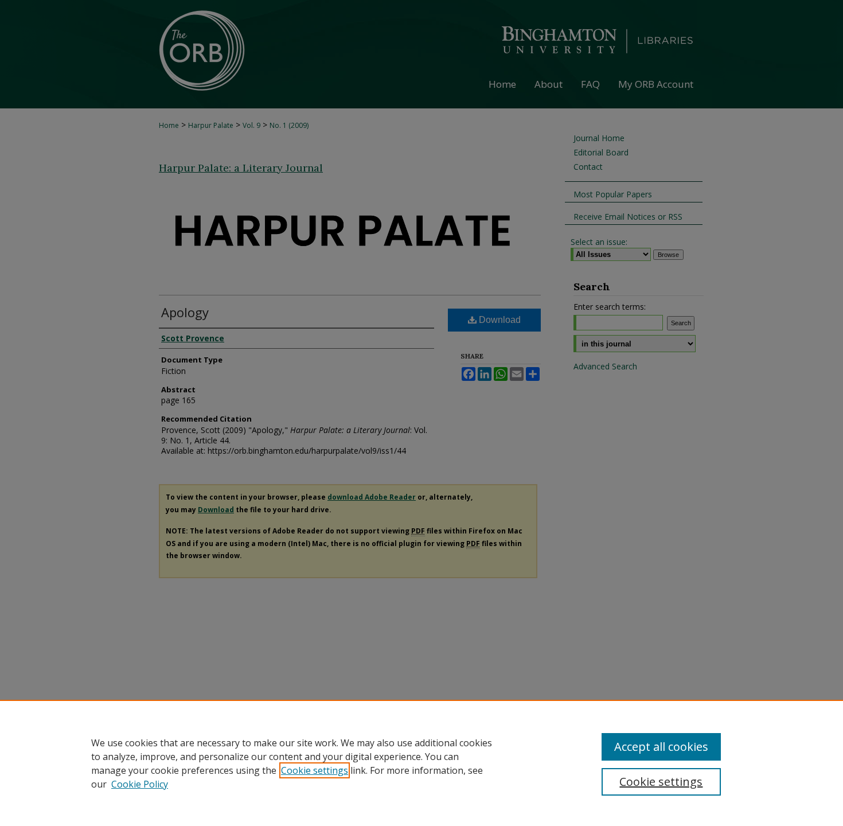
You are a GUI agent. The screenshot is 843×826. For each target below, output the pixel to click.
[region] (421, 763)
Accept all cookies (661, 746)
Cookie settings (314, 770)
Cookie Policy (139, 784)
